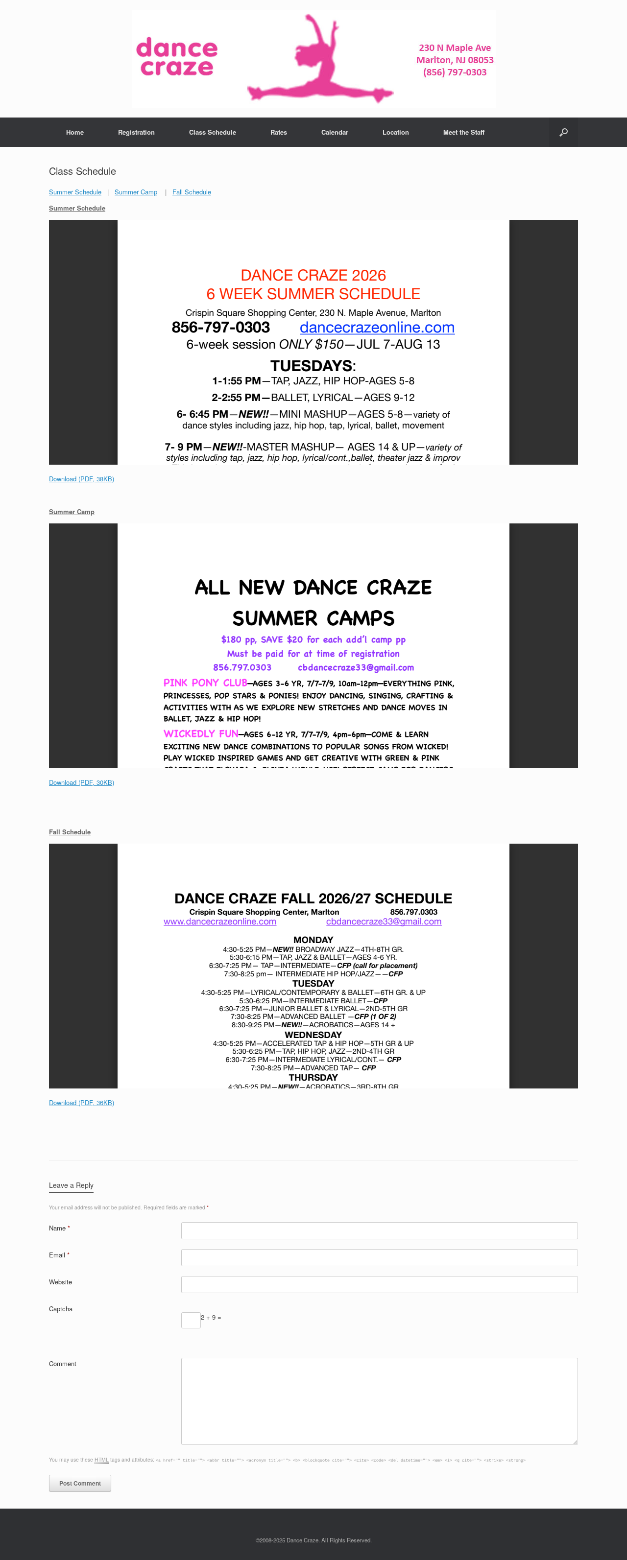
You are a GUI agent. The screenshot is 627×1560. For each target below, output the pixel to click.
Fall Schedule (191, 191)
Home (75, 132)
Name (59, 1227)
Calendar (334, 132)
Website (60, 1281)
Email (59, 1254)
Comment (62, 1363)
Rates (278, 132)
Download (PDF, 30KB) (81, 782)
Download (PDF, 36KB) (81, 1102)
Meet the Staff (463, 132)
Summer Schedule (75, 191)
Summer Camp (136, 191)
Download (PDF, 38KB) (81, 478)
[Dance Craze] (313, 59)
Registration (136, 132)
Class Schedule (212, 132)
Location (396, 132)
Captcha (60, 1308)
